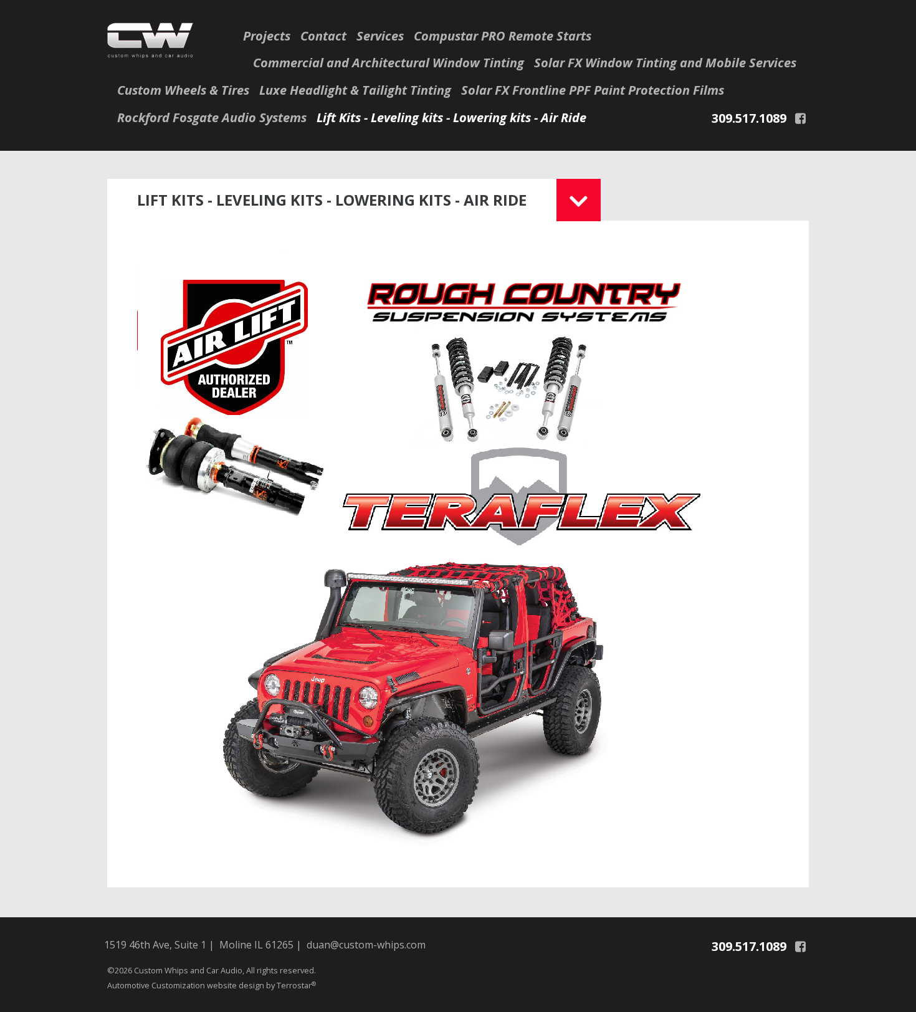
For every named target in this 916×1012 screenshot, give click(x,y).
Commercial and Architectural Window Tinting (388, 62)
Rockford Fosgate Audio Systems (212, 117)
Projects (266, 35)
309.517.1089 (749, 118)
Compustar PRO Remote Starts (502, 35)
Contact (323, 35)
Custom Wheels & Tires (183, 90)
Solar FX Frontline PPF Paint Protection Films (592, 90)
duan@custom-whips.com (366, 945)
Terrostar (296, 985)
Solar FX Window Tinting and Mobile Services (665, 62)
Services (380, 35)
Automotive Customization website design (186, 985)
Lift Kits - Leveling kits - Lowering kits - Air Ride (451, 117)
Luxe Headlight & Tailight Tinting (355, 90)
